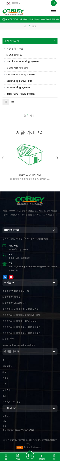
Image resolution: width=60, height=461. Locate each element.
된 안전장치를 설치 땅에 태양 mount (19, 321)
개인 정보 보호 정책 (11, 402)
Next (57, 158)
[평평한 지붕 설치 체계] (30, 154)
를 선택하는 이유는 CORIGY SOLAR (18, 430)
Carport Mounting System (21, 74)
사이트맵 (6, 390)
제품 (4, 372)
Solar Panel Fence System (21, 94)
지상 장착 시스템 (14, 48)
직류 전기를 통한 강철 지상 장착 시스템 (20, 309)
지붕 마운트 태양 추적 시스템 (15, 291)
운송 (4, 425)
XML (4, 396)
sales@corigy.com (18, 249)
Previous (3, 158)
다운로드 (6, 416)
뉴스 (4, 384)
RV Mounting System (18, 87)
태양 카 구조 (8, 339)
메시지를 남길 (30, 455)
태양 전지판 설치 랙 (11, 297)
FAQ (4, 421)
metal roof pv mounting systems (18, 345)
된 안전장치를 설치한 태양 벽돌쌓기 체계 (21, 315)
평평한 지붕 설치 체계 (17, 68)
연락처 (5, 378)
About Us (7, 366)
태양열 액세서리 (14, 55)
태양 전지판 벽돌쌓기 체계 (14, 303)
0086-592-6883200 (19, 258)
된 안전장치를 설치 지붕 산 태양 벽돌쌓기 (21, 327)
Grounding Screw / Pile (19, 81)
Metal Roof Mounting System (22, 61)
